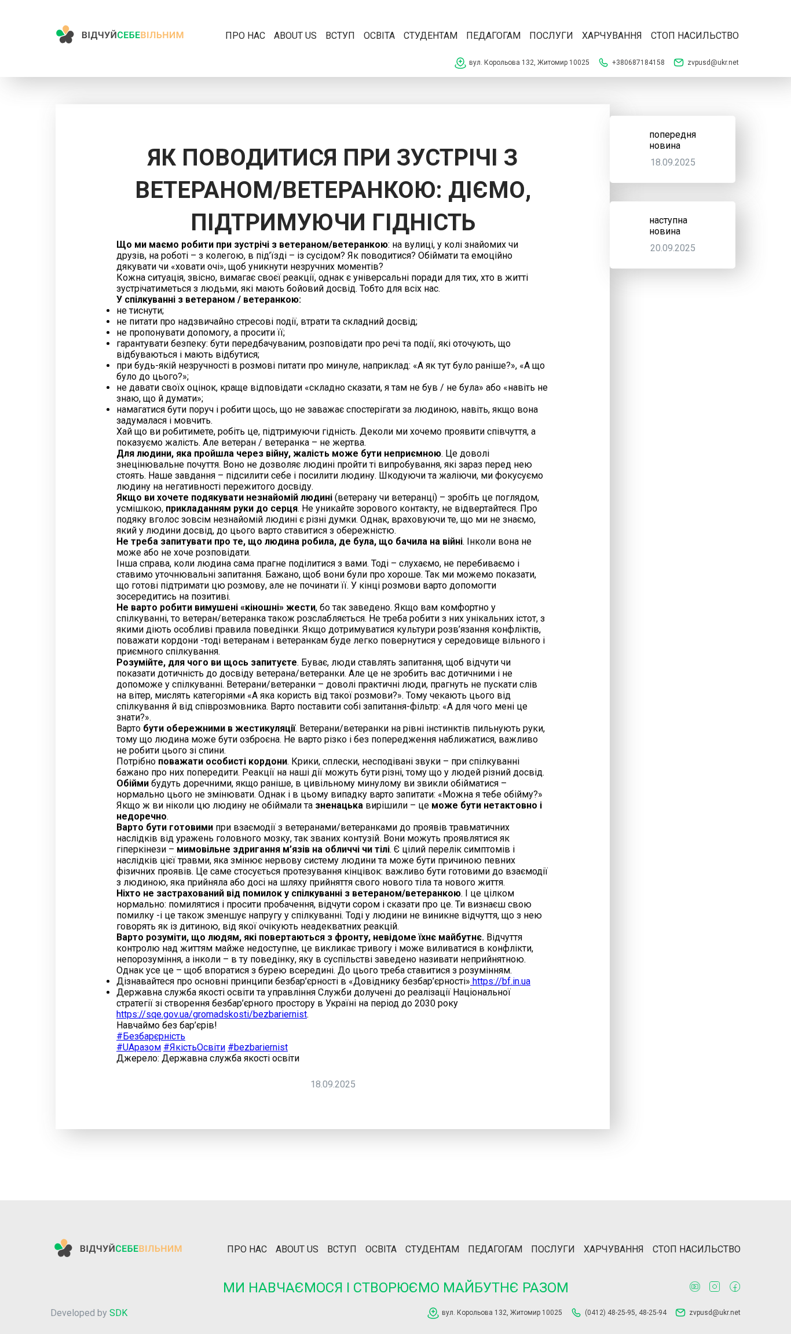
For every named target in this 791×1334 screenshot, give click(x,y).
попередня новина (672, 140)
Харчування (612, 35)
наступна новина (668, 226)
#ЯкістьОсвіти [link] (194, 1047)
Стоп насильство (695, 35)
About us (295, 35)
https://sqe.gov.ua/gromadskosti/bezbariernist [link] (211, 1014)
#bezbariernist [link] (258, 1047)
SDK (118, 1312)
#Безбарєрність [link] (150, 1036)
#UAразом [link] (138, 1047)
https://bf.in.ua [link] (500, 981)
